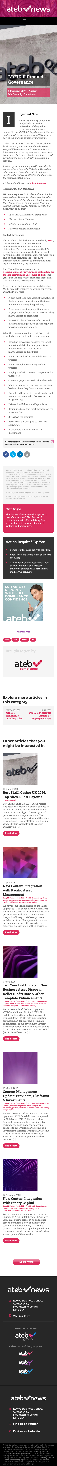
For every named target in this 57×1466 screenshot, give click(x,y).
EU (20, 900)
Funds (17, 1003)
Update (34, 902)
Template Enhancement (20, 1005)
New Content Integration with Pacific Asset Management (22, 890)
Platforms (34, 1003)
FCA (23, 900)
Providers (6, 1005)
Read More (11, 833)
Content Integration (39, 898)
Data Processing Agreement (16, 1454)
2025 (29, 898)
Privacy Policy (41, 1451)
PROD (50, 240)
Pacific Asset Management (18, 902)
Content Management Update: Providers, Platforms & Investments (26, 1095)
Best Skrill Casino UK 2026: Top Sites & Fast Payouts (24, 794)
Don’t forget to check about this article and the (27, 443)
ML (46, 900)
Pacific (5, 902)
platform (15, 1108)
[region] (28, 609)
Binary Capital (41, 1206)
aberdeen (35, 1103)
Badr (33, 1001)
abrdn (41, 1103)
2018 (29, 1206)
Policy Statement (38, 183)
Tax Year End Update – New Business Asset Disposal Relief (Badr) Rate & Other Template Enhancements (25, 991)
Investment (39, 900)
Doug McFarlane (9, 898)
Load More (26, 1261)
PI (30, 902)
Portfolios (42, 1003)
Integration (30, 900)
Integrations (25, 1003)
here (38, 568)
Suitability (21, 898)
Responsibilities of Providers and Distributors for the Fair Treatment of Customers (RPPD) (28, 273)
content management (10, 900)
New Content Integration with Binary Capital (22, 1200)
